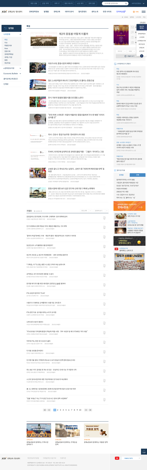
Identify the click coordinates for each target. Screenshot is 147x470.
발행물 (46, 12)
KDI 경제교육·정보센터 (12, 12)
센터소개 (95, 12)
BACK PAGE (44, 410)
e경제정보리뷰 (9, 68)
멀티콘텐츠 (82, 12)
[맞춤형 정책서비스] (130, 241)
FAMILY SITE (128, 458)
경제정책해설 (8, 54)
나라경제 (138, 17)
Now (6, 48)
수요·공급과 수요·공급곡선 (125, 195)
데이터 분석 (69, 12)
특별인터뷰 (8, 46)
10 (80, 410)
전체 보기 (137, 3)
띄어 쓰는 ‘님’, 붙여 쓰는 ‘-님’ (125, 198)
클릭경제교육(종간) (11, 79)
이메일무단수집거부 (49, 458)
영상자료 (7, 63)
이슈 (5, 43)
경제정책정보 (34, 12)
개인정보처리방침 (33, 458)
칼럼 (5, 60)
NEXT (86, 410)
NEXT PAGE (90, 410)
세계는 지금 (8, 57)
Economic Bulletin (11, 73)
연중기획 (7, 51)
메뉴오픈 (20, 34)
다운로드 (104, 218)
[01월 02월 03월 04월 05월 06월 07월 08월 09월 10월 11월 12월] (131, 51)
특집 (144, 17)
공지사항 (141, 51)
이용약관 (63, 458)
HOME (126, 17)
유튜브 (117, 458)
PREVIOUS (49, 410)
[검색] (115, 3)
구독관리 (143, 23)
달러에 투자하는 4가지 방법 (125, 180)
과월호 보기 (130, 56)
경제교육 (57, 12)
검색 (126, 3)
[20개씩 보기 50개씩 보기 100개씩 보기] (101, 210)
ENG (137, 12)
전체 (137, 175)
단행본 (6, 84)
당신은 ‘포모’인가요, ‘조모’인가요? (127, 186)
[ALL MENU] (144, 12)
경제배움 (121, 11)
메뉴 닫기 (141, 56)
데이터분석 (142, 44)
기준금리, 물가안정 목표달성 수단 (127, 183)
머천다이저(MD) (121, 189)
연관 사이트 (107, 12)
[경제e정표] (130, 206)
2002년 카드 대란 (122, 192)
